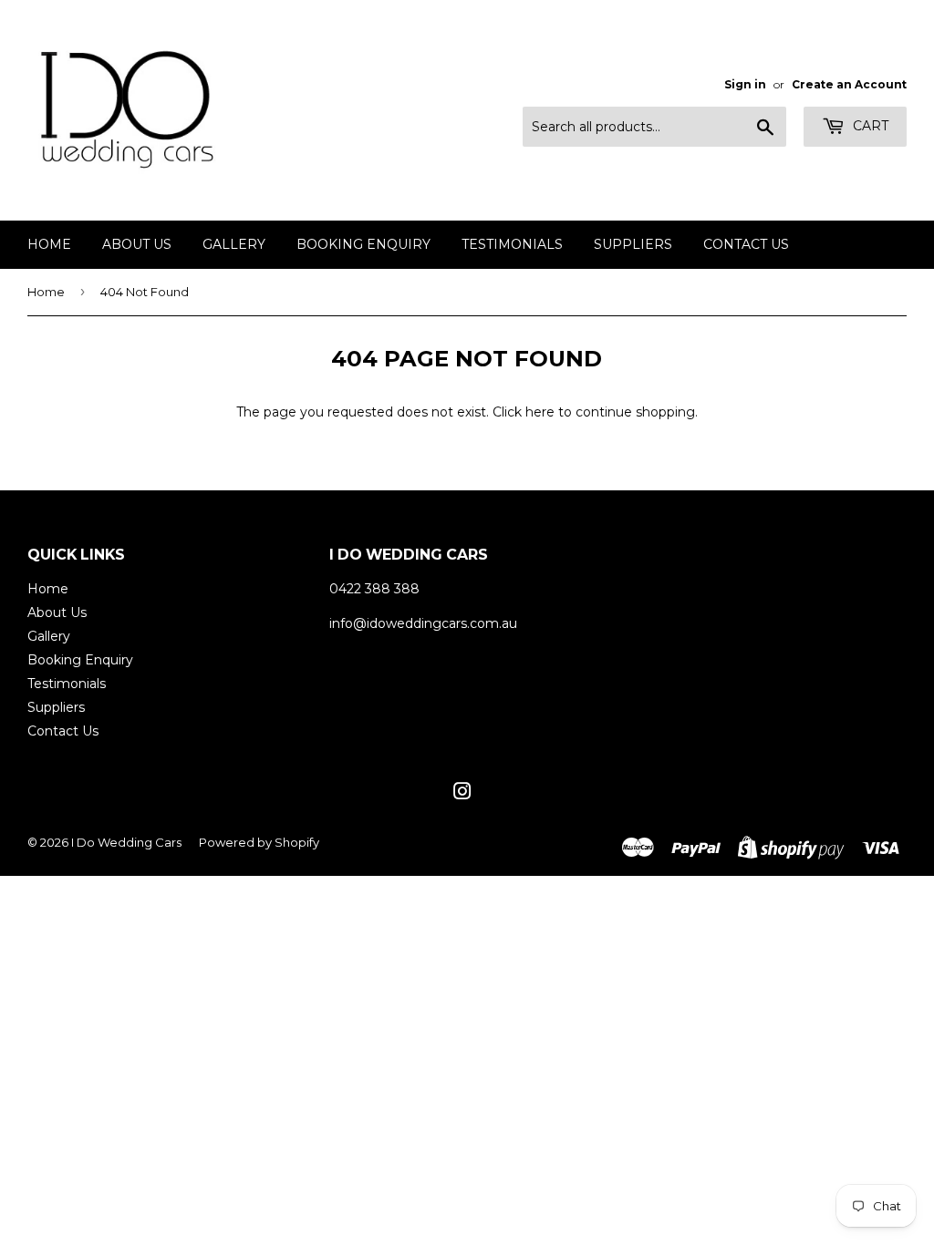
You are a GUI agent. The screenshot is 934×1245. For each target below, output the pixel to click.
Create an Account (849, 84)
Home (49, 244)
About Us (136, 244)
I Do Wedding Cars (126, 842)
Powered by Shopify (259, 842)
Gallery (233, 244)
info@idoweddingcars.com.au (423, 623)
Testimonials (512, 244)
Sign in (745, 84)
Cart (868, 126)
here (540, 412)
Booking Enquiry (363, 244)
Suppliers (633, 244)
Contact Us (746, 244)
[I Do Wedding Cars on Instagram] (462, 794)
